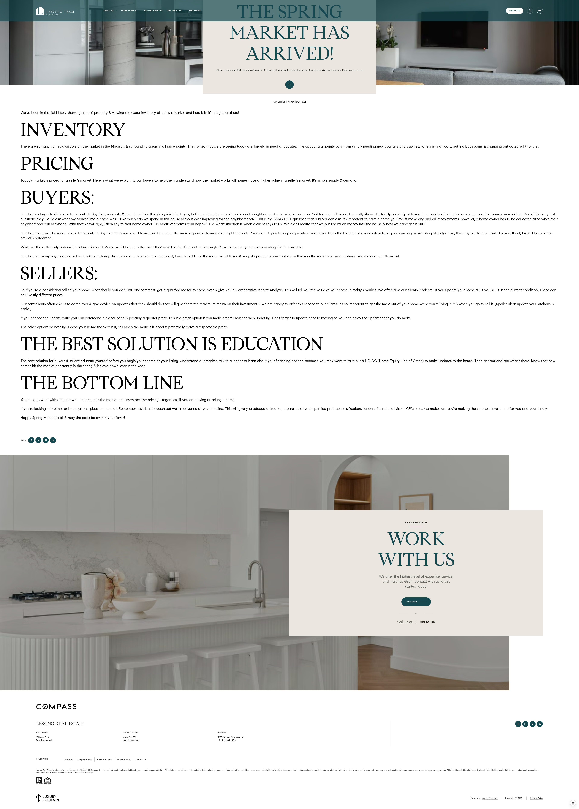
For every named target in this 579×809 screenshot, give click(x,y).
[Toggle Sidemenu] (540, 11)
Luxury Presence (490, 798)
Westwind (195, 10)
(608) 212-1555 (129, 737)
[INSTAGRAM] (525, 724)
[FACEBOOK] (518, 724)
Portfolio (69, 759)
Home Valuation (104, 759)
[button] (416, 601)
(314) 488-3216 (427, 622)
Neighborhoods (153, 10)
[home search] (530, 11)
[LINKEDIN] (533, 724)
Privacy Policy (536, 798)
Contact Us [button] (141, 759)
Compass (94, 770)
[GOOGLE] (540, 724)
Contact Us (514, 10)
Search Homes (124, 759)
